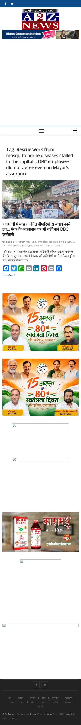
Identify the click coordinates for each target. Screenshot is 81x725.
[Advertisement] (40, 83)
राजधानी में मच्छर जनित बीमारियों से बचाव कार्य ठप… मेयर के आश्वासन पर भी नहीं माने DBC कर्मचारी (36, 229)
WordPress (52, 714)
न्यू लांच (43, 702)
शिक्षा (22, 702)
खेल (32, 702)
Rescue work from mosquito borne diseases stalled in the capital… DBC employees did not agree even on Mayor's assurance (38, 243)
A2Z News (8, 714)
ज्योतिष (55, 702)
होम (10, 698)
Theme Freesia (37, 714)
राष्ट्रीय (32, 698)
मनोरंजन (68, 702)
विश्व (43, 698)
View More (11, 275)
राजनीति (55, 698)
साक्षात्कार (68, 698)
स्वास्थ (40, 706)
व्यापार (12, 702)
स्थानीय (20, 698)
